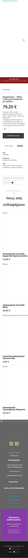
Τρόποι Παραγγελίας (14, 496)
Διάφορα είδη (6, 160)
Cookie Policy (14, 507)
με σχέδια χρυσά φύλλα (15, 167)
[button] (2, 525)
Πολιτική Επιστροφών (14, 503)
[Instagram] (17, 444)
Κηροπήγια (14, 160)
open (22, 91)
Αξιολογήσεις (8, 182)
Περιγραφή (7, 178)
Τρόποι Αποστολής (14, 492)
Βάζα (4, 165)
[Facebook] (11, 444)
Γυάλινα (8, 165)
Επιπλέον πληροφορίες (17, 178)
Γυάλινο (13, 165)
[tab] (6, 178)
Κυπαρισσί (6, 167)
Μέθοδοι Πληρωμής (14, 499)
